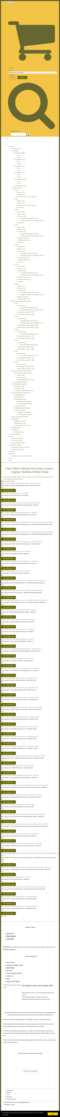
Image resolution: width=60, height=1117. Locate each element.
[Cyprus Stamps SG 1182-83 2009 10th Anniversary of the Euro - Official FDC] (20, 775)
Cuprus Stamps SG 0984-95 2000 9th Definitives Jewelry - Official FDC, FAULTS (20, 485)
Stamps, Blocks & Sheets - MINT (26, 312)
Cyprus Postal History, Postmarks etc (21, 392)
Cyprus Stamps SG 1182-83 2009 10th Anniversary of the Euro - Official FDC (19, 777)
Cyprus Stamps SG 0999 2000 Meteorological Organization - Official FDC (18, 514)
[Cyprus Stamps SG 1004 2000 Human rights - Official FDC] (16, 551)
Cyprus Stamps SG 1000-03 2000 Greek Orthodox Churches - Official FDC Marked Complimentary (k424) (26, 524)
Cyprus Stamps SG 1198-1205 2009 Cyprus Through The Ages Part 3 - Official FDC (21, 845)
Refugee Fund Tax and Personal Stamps (21, 371)
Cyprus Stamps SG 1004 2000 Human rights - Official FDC (15, 553)
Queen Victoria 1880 (20, 153)
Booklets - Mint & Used (23, 238)
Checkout (22, 77)
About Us (11, 436)
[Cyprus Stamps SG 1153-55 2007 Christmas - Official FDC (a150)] (17, 658)
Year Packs (20, 207)
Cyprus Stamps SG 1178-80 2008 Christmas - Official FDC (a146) (17, 767)
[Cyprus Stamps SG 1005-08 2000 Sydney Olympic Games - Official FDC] (19, 561)
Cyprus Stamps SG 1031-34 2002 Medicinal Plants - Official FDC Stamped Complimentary (22, 582)
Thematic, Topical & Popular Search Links (22, 456)
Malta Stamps (15, 418)
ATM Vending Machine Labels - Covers (24, 390)
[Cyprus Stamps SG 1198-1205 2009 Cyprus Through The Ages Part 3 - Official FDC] (21, 843)
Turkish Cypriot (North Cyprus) (25, 403)
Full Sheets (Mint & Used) (24, 240)
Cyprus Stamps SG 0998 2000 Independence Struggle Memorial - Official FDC (20, 505)
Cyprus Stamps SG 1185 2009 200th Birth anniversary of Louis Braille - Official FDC (21, 797)
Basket (13, 77)
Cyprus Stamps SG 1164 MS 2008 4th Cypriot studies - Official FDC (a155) (19, 699)
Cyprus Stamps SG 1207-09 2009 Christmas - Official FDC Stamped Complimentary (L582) (23, 889)
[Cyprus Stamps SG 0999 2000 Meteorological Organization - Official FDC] (19, 512)
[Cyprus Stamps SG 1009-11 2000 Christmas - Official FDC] (16, 571)
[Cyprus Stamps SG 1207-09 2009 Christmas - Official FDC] (16, 877)
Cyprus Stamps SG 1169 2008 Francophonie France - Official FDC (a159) (18, 729)
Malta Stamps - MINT (20, 421)
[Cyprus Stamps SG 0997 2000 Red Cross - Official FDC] (15, 493)
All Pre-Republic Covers (20, 185)
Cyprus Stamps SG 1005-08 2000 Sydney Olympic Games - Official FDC (18, 563)
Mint (19, 155)
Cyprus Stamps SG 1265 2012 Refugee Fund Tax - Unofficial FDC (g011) (18, 908)
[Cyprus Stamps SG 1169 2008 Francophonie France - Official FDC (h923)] (19, 736)
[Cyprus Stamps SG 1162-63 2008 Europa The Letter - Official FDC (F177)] (19, 687)
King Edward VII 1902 (20, 159)
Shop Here (11, 146)
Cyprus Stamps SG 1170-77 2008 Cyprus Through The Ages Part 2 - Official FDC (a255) (22, 758)
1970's (16, 198)
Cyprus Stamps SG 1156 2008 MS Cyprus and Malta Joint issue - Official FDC (20, 670)
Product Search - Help (17, 440)
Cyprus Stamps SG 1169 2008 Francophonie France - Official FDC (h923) (18, 738)
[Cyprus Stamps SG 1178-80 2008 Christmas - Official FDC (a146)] (17, 765)
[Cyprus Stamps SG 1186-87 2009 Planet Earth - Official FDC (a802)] (18, 804)
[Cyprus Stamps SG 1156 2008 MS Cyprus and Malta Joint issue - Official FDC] (20, 668)
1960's (16, 190)
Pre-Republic (15, 150)
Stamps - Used (21, 194)
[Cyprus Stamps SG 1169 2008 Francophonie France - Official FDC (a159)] (19, 726)
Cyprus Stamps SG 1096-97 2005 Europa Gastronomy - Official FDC (17, 621)
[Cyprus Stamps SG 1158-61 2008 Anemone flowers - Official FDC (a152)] (19, 678)
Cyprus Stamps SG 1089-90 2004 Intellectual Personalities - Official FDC (18, 612)
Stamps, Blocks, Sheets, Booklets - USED (28, 327)
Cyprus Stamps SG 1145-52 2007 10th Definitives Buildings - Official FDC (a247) (20, 651)
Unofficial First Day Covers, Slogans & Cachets (32, 220)
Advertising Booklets (20, 394)
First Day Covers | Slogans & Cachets (27, 196)
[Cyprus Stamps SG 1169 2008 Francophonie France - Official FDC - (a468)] (19, 746)
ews (8, 978)
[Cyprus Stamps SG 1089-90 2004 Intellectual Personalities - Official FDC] (19, 610)
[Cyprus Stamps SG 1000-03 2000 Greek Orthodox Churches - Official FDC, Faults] (21, 541)
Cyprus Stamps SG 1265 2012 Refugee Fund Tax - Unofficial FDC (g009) (18, 898)
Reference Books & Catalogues (22, 408)
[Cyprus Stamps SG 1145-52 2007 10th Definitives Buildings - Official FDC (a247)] (21, 648)
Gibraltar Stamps (16, 427)
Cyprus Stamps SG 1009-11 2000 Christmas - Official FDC (15, 573)
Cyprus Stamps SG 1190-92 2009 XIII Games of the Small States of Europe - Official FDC (22, 816)
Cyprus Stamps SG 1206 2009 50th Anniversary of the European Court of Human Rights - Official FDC (25, 869)
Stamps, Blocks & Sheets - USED (26, 314)
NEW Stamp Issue (16, 148)
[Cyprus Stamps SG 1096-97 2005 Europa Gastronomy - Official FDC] (18, 619)
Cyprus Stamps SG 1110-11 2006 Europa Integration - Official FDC (17, 641)
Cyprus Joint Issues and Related (20, 416)
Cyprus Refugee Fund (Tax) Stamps (23, 373)
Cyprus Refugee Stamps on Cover (26, 379)
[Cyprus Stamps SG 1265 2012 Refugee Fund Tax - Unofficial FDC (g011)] (19, 906)
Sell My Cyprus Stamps (17, 449)
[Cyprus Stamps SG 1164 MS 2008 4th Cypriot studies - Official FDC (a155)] (19, 697)
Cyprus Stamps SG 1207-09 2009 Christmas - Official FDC (15, 879)
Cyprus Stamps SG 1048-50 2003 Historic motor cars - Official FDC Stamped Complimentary (23, 602)
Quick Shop (12, 453)
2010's (16, 264)
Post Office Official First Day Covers (29, 218)
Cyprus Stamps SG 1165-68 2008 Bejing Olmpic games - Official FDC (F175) (19, 719)
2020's (16, 283)
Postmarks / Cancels (20, 405)
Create (12, 1104)
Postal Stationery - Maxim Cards (23, 425)
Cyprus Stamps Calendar (15, 445)
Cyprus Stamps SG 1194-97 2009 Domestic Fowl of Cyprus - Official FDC (19, 836)
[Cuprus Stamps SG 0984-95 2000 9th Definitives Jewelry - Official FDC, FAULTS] (21, 483)
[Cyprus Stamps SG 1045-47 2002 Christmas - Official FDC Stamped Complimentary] (22, 590)
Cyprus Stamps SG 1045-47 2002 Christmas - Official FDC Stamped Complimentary (21, 592)
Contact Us (12, 451)
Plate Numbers (11, 936)
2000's (16, 244)
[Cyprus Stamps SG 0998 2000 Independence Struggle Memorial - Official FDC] (20, 502)
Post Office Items (19, 397)
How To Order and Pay (14, 434)
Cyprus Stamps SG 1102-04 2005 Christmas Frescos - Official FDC (17, 631)
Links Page (10, 939)
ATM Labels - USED (20, 388)
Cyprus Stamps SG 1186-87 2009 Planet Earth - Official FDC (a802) (17, 806)
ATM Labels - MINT (19, 386)
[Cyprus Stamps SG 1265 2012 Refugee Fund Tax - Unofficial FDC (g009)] (19, 896)
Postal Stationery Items (20, 399)
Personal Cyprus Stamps (21, 381)
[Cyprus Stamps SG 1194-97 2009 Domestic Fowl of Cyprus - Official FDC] (19, 833)
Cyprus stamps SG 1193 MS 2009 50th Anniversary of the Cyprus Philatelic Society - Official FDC (24, 826)
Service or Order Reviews (18, 442)
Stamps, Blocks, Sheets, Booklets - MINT (28, 325)
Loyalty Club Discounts (17, 438)
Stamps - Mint (21, 192)
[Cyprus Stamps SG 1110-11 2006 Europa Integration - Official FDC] (17, 639)
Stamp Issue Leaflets (20, 410)
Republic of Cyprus (16, 187)
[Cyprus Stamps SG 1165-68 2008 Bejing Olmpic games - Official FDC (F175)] (20, 717)
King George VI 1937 (20, 172)
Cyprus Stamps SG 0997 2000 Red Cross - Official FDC (14, 495)
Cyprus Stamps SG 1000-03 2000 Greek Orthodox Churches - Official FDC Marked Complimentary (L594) (26, 534)
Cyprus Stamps (7, 476)
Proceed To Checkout (18, 479)
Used (19, 157)
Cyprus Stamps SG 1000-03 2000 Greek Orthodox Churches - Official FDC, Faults (21, 544)
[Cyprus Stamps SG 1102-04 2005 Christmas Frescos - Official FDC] (18, 629)
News (10, 458)
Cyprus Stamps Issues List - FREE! (20, 447)
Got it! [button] (52, 1113)
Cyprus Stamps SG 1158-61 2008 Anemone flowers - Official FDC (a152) (18, 680)
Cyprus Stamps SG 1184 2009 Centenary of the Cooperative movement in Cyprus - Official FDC (24, 787)
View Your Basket (7, 479)
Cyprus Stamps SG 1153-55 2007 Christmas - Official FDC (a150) (17, 660)
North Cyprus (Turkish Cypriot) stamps (21, 301)
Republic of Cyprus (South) (24, 401)
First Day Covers (22, 216)
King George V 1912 (20, 166)
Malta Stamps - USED (20, 423)
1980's (16, 209)
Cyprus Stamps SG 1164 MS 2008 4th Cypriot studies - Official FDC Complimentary (21, 709)
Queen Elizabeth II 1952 (20, 179)
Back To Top (4, 916)
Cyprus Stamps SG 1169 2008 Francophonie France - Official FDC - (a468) (19, 748)
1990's (16, 224)
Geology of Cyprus (19, 432)
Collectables (15, 429)
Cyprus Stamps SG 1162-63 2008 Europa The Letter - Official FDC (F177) (18, 690)
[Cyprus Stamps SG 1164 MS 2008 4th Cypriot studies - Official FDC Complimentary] (22, 707)
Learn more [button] (5, 1114)
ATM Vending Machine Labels (19, 384)
